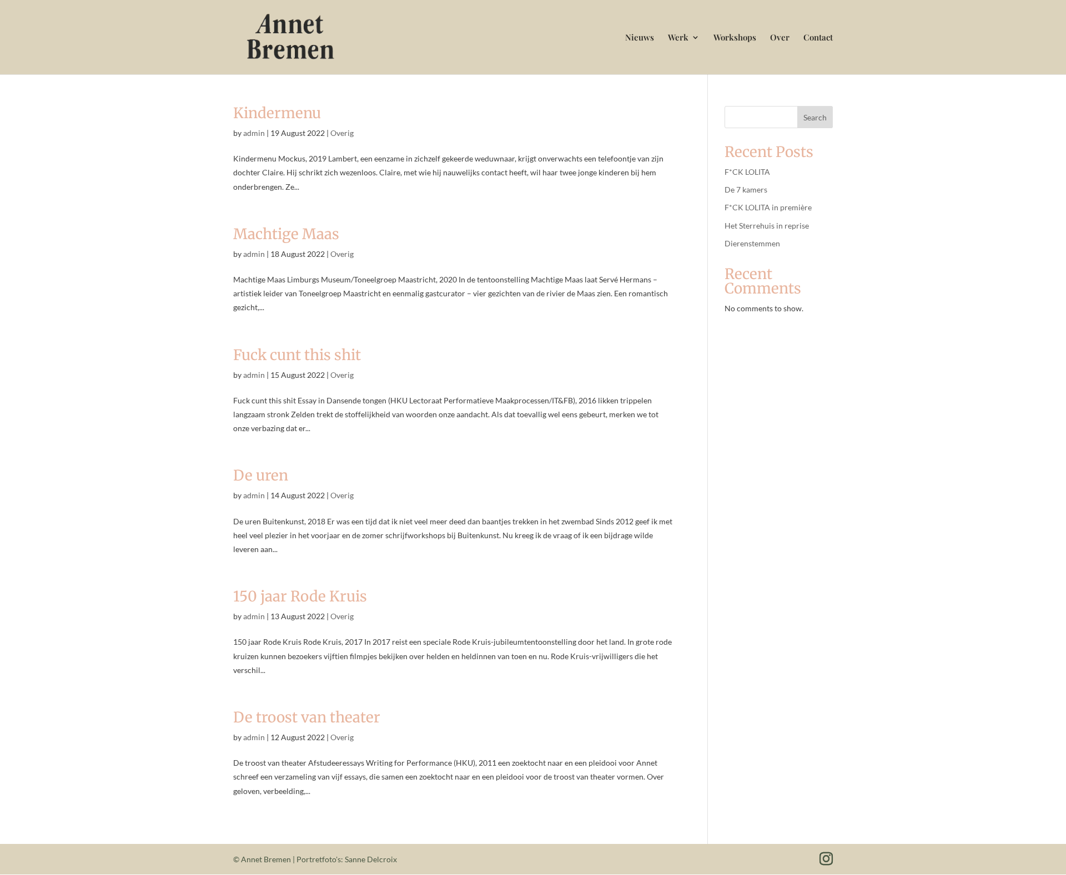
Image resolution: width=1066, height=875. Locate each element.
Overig (342, 133)
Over (780, 38)
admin (254, 133)
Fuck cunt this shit (297, 355)
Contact (818, 38)
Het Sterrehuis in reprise (767, 225)
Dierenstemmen (752, 243)
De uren (260, 475)
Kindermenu (277, 113)
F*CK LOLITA (747, 171)
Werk (678, 38)
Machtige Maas (286, 234)
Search (815, 117)
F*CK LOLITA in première (768, 207)
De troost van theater (306, 717)
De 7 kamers (746, 189)
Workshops (734, 38)
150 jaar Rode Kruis (300, 596)
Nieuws (639, 38)
